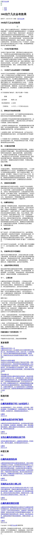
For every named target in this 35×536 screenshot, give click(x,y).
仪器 (5, 9)
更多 (2, 346)
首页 (5, 8)
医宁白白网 (21, 18)
